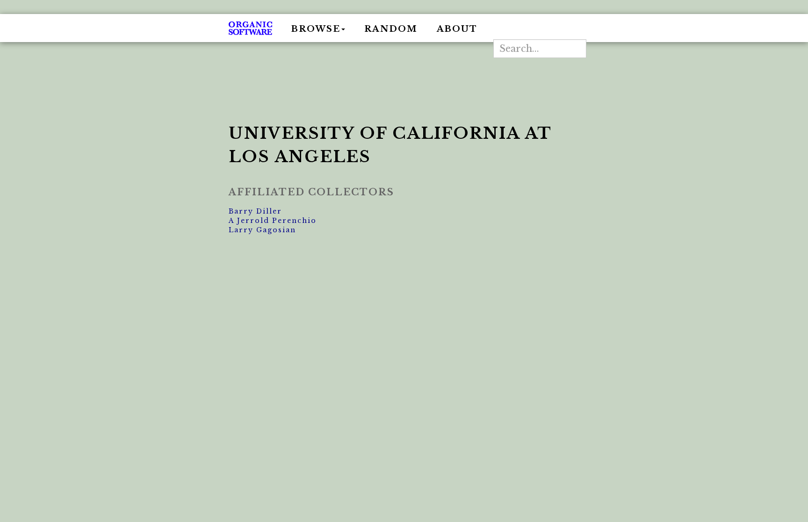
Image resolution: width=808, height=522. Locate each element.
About (457, 29)
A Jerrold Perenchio (273, 220)
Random (391, 29)
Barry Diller (255, 211)
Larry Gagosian (262, 230)
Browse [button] (315, 29)
